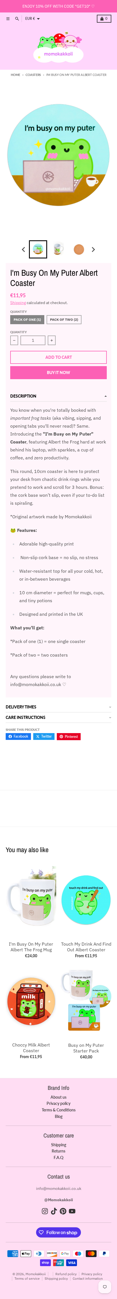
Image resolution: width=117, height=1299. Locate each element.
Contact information (88, 1278)
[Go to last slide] (24, 249)
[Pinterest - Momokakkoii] (63, 1211)
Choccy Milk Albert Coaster (31, 1047)
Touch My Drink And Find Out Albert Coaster (86, 946)
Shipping (18, 302)
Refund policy (66, 1274)
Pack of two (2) (64, 319)
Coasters (33, 75)
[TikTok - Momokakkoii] (54, 1211)
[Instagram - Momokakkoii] (44, 1211)
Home (15, 75)
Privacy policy (92, 1274)
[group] (38, 249)
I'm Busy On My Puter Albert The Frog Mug (31, 946)
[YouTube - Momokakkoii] (72, 1211)
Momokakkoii (36, 1274)
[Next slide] (93, 249)
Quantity (18, 332)
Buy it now (58, 372)
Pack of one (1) (27, 319)
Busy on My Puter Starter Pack (86, 1048)
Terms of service (27, 1278)
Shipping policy (56, 1278)
